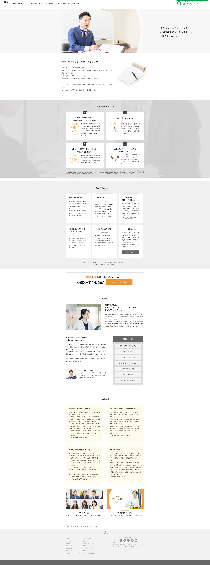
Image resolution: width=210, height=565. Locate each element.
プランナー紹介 (43, 3)
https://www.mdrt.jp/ (129, 173)
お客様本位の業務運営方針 (89, 553)
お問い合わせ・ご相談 (74, 3)
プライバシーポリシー (88, 548)
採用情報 (63, 3)
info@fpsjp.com (120, 547)
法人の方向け (69, 548)
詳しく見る (130, 252)
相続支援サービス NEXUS (72, 553)
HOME (14, 3)
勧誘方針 (85, 550)
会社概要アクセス (54, 3)
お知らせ (68, 543)
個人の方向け (69, 546)
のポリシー (69, 541)
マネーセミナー (70, 550)
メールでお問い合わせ (120, 282)
